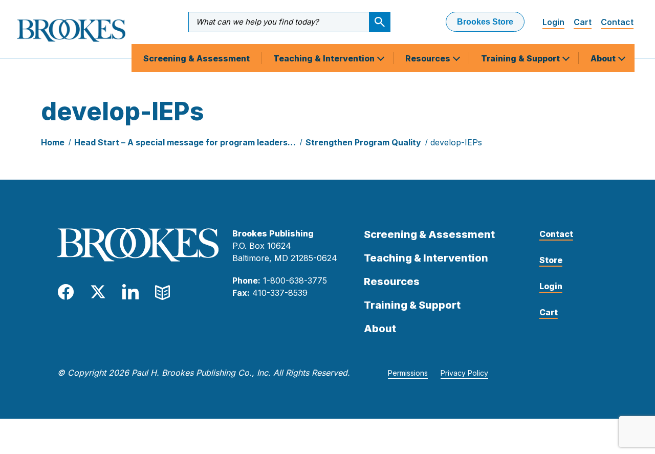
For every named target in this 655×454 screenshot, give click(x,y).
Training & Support (521, 58)
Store (550, 260)
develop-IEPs (456, 142)
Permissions (408, 373)
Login (553, 22)
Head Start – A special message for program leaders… (185, 142)
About (604, 58)
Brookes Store (485, 21)
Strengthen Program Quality (363, 142)
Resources (428, 58)
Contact (617, 22)
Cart (583, 22)
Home (52, 142)
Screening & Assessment (196, 58)
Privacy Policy (464, 373)
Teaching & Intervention (325, 58)
